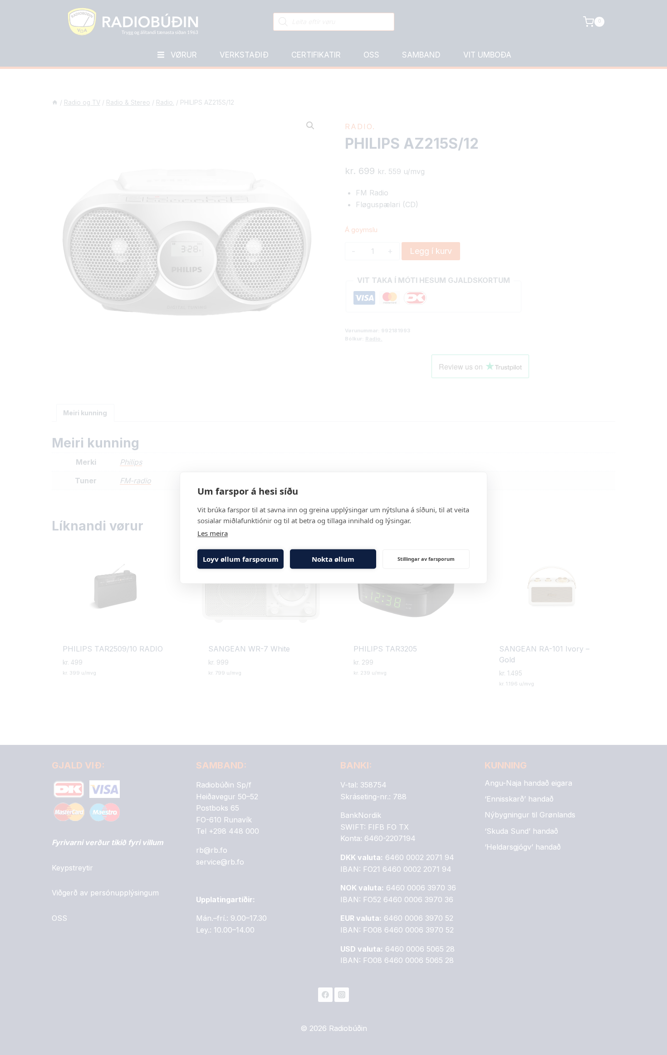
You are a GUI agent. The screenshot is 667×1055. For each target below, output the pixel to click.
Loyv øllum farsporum (241, 559)
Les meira (212, 532)
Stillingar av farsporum (426, 558)
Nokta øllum (333, 559)
